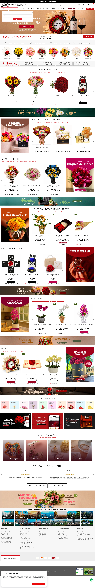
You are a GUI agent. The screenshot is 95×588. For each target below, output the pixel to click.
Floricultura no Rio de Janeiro (47, 516)
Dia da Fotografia (43, 534)
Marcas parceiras (62, 537)
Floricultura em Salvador (33, 516)
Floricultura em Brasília (72, 524)
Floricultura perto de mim (83, 534)
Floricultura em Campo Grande (59, 524)
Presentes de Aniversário (61, 72)
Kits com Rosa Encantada (40, 251)
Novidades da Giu (10, 348)
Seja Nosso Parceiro (63, 535)
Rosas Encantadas (11, 248)
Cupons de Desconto (63, 538)
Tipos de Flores (46, 8)
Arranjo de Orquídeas (42, 333)
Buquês (33, 8)
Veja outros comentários (37, 485)
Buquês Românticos (85, 154)
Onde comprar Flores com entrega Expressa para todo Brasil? (85, 536)
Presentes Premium (33, 383)
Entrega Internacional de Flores (85, 538)
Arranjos (38, 8)
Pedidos (88, 5)
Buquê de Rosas (81, 541)
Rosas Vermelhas (32, 161)
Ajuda (26, 5)
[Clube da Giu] (47, 507)
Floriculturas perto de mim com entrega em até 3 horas (48, 510)
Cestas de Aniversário (37, 122)
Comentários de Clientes (64, 540)
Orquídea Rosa (60, 301)
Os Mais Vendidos (47, 69)
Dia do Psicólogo (43, 535)
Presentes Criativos (54, 283)
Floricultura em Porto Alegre (72, 516)
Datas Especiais (62, 8)
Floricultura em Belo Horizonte (85, 524)
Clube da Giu (71, 8)
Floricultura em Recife (59, 516)
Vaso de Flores (36, 104)
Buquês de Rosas (42, 58)
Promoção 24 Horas (36, 211)
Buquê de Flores (88, 58)
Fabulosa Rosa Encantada (33, 283)
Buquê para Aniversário (47, 122)
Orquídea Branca (36, 301)
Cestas (27, 8)
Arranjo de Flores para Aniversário (62, 122)
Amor (83, 104)
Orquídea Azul (53, 301)
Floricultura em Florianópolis (33, 524)
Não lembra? (45, 38)
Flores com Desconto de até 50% (50, 209)
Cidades (54, 8)
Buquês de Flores (11, 159)
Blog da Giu (61, 534)
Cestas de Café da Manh (83, 539)
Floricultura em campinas (85, 516)
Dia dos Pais (42, 531)
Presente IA (80, 531)
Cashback (79, 5)
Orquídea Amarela (44, 301)
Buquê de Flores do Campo (84, 244)
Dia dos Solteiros (43, 533)
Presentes (22, 8)
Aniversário (53, 58)
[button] (93, 22)
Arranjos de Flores (42, 72)
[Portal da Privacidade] (79, 569)
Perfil (84, 5)
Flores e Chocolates (32, 72)
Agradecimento (54, 194)
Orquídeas (76, 58)
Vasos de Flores (85, 333)
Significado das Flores (82, 533)
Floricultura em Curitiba (46, 524)
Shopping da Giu (80, 8)
